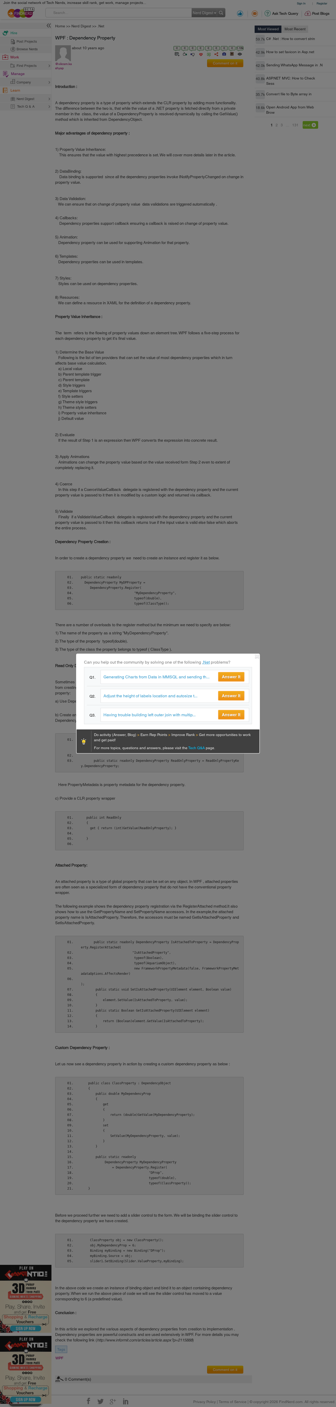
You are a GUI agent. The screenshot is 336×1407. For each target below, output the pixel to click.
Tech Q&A (197, 748)
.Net (206, 662)
